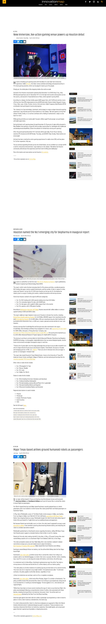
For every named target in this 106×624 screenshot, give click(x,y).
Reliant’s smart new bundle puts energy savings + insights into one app (84, 592)
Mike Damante (16, 235)
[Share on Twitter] (18, 41)
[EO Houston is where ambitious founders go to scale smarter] (72, 366)
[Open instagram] (94, 1)
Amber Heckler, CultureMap (22, 38)
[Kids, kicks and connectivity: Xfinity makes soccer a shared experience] (72, 574)
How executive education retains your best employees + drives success (84, 376)
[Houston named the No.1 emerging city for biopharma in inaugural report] (39, 262)
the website (45, 152)
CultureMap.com (36, 616)
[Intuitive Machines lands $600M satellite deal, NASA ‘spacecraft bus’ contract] (72, 175)
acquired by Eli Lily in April (59, 328)
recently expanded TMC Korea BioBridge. (24, 359)
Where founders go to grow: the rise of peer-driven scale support (84, 356)
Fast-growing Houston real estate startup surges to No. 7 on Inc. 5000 (85, 110)
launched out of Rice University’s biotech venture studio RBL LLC (30, 333)
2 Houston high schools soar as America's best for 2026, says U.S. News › (26, 411)
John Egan (15, 453)
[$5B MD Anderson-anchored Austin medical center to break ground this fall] (72, 538)
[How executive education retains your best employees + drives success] (72, 376)
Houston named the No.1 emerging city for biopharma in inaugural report (51, 232)
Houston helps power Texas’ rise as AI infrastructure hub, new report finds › (27, 419)
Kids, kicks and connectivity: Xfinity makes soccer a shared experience (85, 573)
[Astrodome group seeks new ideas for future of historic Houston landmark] (72, 528)
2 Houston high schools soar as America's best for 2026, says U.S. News (84, 166)
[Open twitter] (90, 1)
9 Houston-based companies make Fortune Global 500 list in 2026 (85, 100)
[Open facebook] (86, 1)
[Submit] (102, 2)
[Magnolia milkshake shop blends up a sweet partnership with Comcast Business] (72, 583)
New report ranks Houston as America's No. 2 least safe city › (24, 413)
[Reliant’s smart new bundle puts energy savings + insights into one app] (72, 593)
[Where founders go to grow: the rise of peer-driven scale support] (72, 356)
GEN (35, 350)
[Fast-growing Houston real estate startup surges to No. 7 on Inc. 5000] (72, 110)
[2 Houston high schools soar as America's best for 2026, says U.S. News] (72, 165)
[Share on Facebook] (15, 41)
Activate (28, 84)
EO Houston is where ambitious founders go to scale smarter (84, 366)
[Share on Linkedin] (21, 41)
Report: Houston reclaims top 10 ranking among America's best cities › (26, 417)
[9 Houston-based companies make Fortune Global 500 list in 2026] (72, 100)
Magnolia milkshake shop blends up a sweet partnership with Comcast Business (84, 584)
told (33, 350)
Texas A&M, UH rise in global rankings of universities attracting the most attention (84, 519)
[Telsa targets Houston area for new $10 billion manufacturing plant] (72, 120)
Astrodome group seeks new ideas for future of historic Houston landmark (85, 529)
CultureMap (32, 159)
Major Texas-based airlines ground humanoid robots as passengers (48, 449)
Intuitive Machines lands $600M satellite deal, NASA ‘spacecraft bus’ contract (85, 175)
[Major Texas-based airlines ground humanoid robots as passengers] (39, 479)
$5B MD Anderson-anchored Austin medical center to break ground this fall (84, 538)
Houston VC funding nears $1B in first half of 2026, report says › (25, 415)
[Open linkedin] (98, 1)
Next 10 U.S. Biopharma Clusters (46, 282)
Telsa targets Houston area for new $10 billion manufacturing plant (85, 119)
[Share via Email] (24, 41)
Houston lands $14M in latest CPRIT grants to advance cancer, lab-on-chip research (85, 156)
